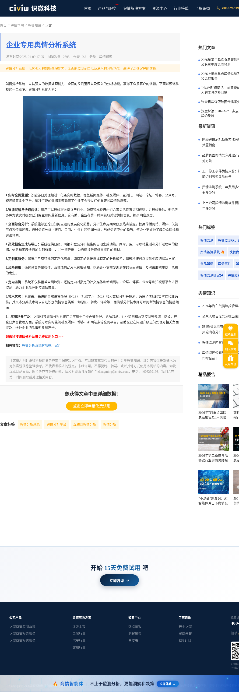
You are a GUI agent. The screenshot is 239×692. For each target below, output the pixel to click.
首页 (87, 9)
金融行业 (79, 633)
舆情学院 (17, 25)
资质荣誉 (185, 633)
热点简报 (134, 626)
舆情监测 (206, 240)
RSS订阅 (185, 640)
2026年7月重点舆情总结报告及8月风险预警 (212, 415)
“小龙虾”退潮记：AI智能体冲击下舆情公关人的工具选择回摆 (213, 501)
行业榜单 (181, 9)
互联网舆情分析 (84, 424)
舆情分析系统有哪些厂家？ (41, 345)
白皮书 (133, 640)
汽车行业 (79, 640)
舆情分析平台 (56, 424)
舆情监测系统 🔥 (212, 252)
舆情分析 (109, 424)
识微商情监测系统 (22, 626)
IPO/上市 (79, 626)
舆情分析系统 (30, 424)
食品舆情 (206, 264)
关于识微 (185, 626)
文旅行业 (79, 647)
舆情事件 (224, 264)
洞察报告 (134, 633)
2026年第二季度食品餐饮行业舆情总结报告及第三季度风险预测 (213, 458)
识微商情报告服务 (22, 633)
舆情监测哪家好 (211, 275)
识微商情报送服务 (22, 640)
